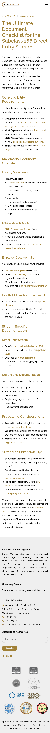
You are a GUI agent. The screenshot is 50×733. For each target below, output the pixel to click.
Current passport (16, 182)
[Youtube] (11, 656)
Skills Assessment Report (18, 229)
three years (39, 130)
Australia (24, 16)
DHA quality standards (16, 493)
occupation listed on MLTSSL (29, 346)
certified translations (22, 427)
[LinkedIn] (7, 656)
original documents (15, 442)
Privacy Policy (34, 728)
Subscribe (10, 648)
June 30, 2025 (8, 16)
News (31, 16)
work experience (26, 358)
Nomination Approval (16, 270)
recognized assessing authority (28, 142)
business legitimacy (24, 274)
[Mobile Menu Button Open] (46, 4)
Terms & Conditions (18, 728)
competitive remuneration (34, 286)
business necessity (14, 478)
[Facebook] (3, 656)
